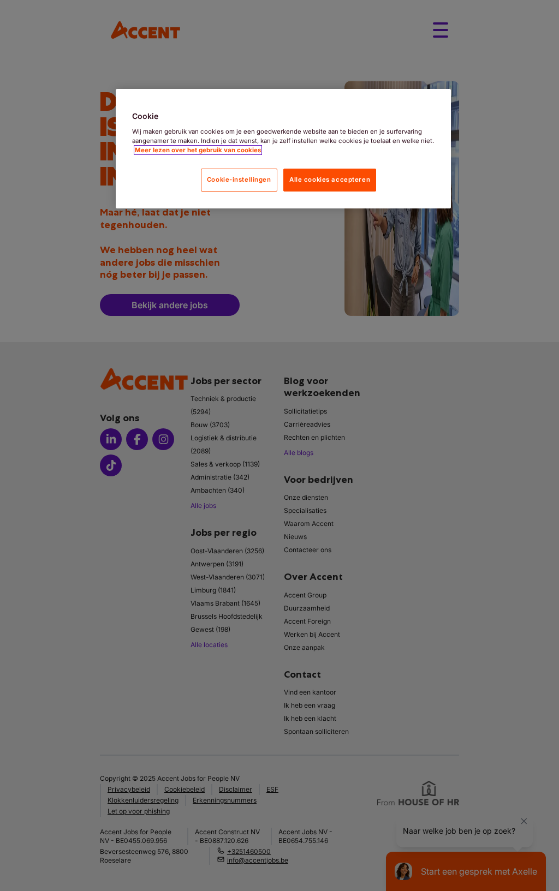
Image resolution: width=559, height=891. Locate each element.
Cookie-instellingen (239, 179)
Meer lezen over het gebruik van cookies (198, 150)
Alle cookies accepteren (329, 179)
